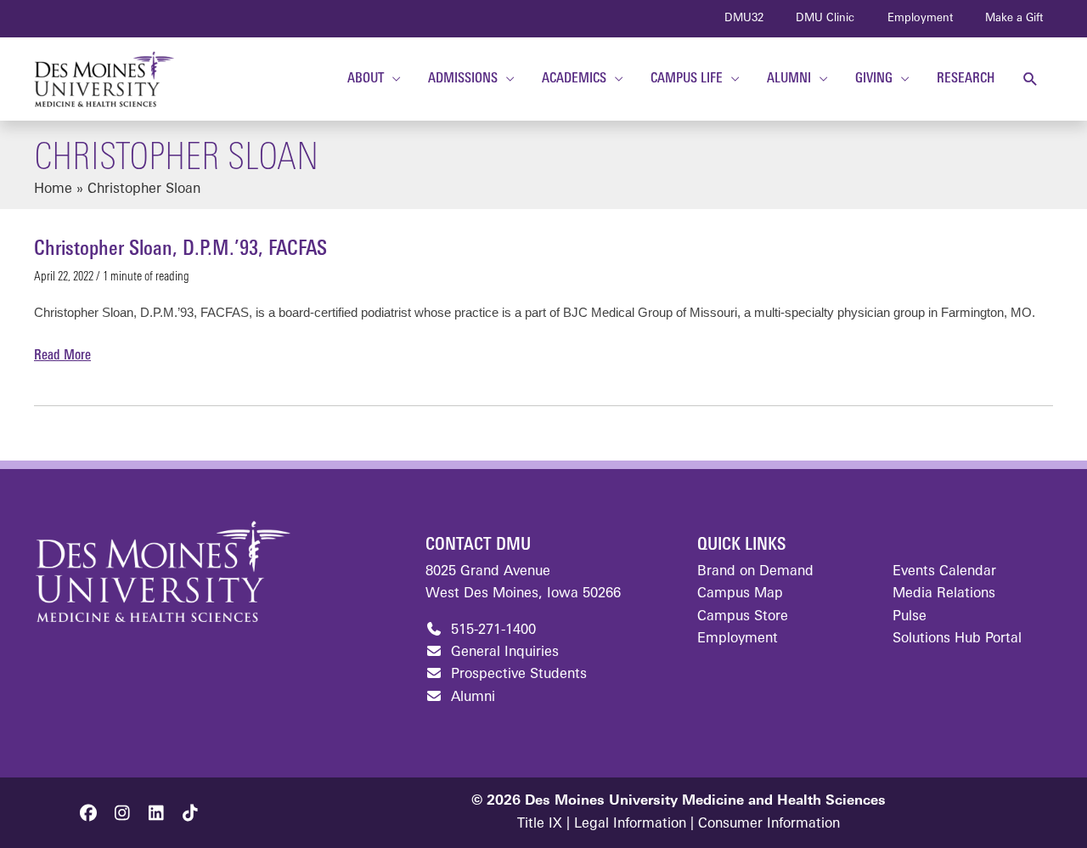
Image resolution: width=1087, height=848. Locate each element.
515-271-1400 (491, 630)
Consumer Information (769, 824)
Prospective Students (517, 674)
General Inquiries (503, 652)
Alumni (471, 697)
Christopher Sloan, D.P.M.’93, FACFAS (180, 250)
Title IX (539, 824)
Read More (62, 357)
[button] (1030, 79)
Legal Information (630, 824)
